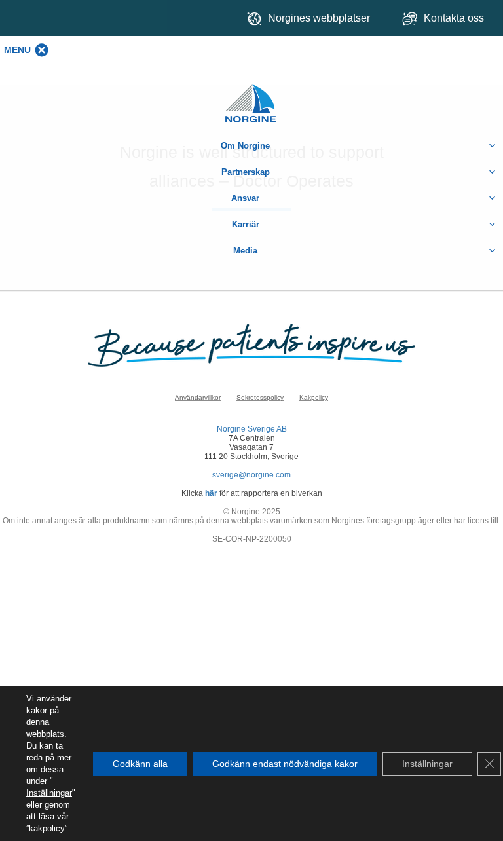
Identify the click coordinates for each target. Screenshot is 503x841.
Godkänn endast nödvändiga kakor (285, 763)
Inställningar (49, 793)
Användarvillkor (198, 397)
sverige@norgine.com (251, 474)
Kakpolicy (313, 397)
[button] (17, 50)
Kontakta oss (455, 18)
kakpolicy (47, 828)
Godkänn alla (140, 763)
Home (251, 97)
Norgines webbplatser (319, 18)
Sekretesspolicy (260, 397)
